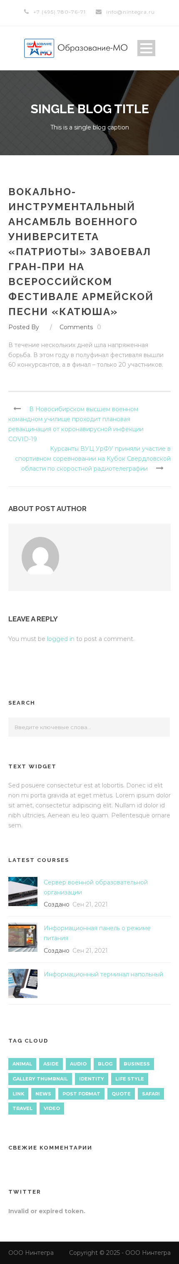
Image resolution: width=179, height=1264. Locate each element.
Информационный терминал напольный (103, 974)
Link (18, 1094)
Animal (22, 1064)
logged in (61, 639)
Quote (121, 1094)
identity (91, 1079)
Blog (105, 1064)
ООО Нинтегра (31, 1253)
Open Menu (146, 48)
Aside (51, 1064)
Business (137, 1064)
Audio (78, 1064)
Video (52, 1108)
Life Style (129, 1079)
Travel (22, 1108)
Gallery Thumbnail (40, 1079)
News (43, 1094)
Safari (151, 1094)
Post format (81, 1094)
